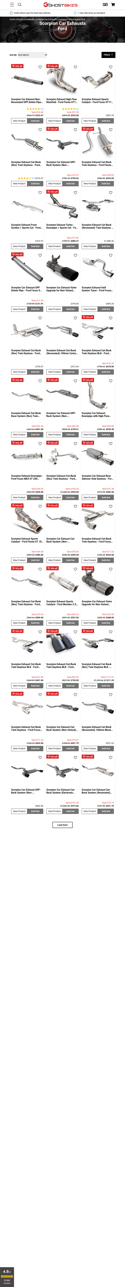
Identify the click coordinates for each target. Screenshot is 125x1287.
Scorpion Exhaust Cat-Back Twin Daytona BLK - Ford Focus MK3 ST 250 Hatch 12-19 (62, 666)
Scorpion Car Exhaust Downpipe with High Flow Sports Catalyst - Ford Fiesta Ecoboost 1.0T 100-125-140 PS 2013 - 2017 (97, 415)
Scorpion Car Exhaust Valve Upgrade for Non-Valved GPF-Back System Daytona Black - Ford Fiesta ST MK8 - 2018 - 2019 (62, 289)
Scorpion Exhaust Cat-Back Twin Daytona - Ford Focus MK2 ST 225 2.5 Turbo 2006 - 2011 (27, 728)
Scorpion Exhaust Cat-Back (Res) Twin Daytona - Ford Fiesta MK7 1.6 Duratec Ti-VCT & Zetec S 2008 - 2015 (26, 163)
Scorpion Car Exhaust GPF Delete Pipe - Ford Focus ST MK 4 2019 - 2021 (26, 289)
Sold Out (35, 121)
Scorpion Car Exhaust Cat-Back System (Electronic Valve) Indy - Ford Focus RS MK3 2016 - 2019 (61, 791)
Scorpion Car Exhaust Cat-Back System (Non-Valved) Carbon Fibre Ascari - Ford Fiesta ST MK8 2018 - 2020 (61, 728)
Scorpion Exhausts (25, 19)
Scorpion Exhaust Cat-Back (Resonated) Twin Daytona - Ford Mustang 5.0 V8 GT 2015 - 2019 (97, 226)
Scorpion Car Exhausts (46, 19)
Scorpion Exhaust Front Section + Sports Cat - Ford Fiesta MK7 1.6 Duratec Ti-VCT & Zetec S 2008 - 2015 (26, 226)
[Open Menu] (12, 4)
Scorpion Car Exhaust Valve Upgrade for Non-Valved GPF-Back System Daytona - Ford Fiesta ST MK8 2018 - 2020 (97, 603)
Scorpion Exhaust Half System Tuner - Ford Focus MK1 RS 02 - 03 (96, 289)
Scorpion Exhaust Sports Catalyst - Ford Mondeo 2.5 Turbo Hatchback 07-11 (61, 603)
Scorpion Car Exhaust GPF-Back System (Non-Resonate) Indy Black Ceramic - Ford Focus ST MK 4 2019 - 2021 (27, 791)
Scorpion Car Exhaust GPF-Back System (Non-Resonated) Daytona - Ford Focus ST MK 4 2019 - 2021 (61, 163)
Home (12, 19)
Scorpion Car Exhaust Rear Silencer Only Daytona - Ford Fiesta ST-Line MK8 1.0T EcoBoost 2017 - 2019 (97, 477)
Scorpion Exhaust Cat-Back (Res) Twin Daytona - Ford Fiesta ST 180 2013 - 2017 (26, 603)
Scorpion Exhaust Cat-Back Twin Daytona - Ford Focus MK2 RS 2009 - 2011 (96, 540)
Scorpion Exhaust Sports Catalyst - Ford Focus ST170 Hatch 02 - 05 (97, 101)
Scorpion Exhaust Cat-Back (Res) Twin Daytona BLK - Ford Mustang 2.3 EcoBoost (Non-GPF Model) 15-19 (97, 666)
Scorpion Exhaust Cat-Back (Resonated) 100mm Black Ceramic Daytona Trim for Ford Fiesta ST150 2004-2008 (96, 728)
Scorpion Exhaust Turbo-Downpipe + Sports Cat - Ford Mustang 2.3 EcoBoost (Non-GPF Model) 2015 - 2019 (62, 226)
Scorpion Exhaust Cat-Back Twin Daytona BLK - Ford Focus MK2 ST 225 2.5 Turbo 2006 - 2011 (97, 352)
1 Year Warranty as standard (91, 13)
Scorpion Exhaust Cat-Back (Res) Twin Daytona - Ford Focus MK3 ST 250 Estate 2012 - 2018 (26, 352)
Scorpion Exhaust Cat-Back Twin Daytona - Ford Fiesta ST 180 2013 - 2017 (96, 163)
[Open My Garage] (105, 4)
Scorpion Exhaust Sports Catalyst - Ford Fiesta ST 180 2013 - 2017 (27, 540)
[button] (105, 4)
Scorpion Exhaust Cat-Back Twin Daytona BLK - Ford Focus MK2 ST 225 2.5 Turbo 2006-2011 (27, 666)
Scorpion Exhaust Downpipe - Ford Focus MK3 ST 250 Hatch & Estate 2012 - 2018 (27, 477)
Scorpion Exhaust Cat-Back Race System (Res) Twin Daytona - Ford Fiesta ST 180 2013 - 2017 (27, 415)
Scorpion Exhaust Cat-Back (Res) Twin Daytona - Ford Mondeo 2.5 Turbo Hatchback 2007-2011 (61, 477)
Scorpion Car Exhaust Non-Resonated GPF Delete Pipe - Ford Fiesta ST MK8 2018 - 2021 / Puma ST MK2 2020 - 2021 (27, 101)
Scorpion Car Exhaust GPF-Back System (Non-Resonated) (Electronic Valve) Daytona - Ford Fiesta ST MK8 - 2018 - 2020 (61, 415)
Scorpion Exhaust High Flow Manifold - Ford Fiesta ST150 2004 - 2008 (62, 101)
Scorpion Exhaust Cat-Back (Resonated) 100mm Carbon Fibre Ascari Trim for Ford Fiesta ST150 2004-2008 (61, 352)
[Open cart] (113, 4)
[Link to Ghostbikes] (61, 4)
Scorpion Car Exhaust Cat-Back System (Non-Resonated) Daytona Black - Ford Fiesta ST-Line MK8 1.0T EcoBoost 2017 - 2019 (61, 540)
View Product (19, 121)
